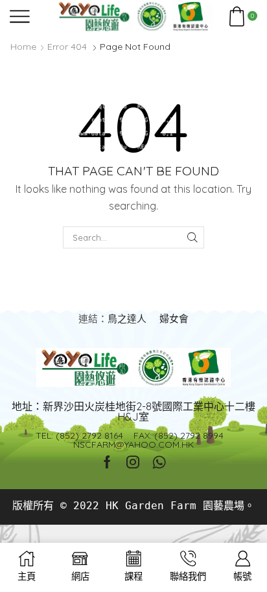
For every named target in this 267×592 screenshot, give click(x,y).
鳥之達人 (127, 318)
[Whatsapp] (159, 461)
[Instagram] (132, 461)
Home (23, 46)
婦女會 (174, 318)
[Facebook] (107, 461)
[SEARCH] (192, 237)
